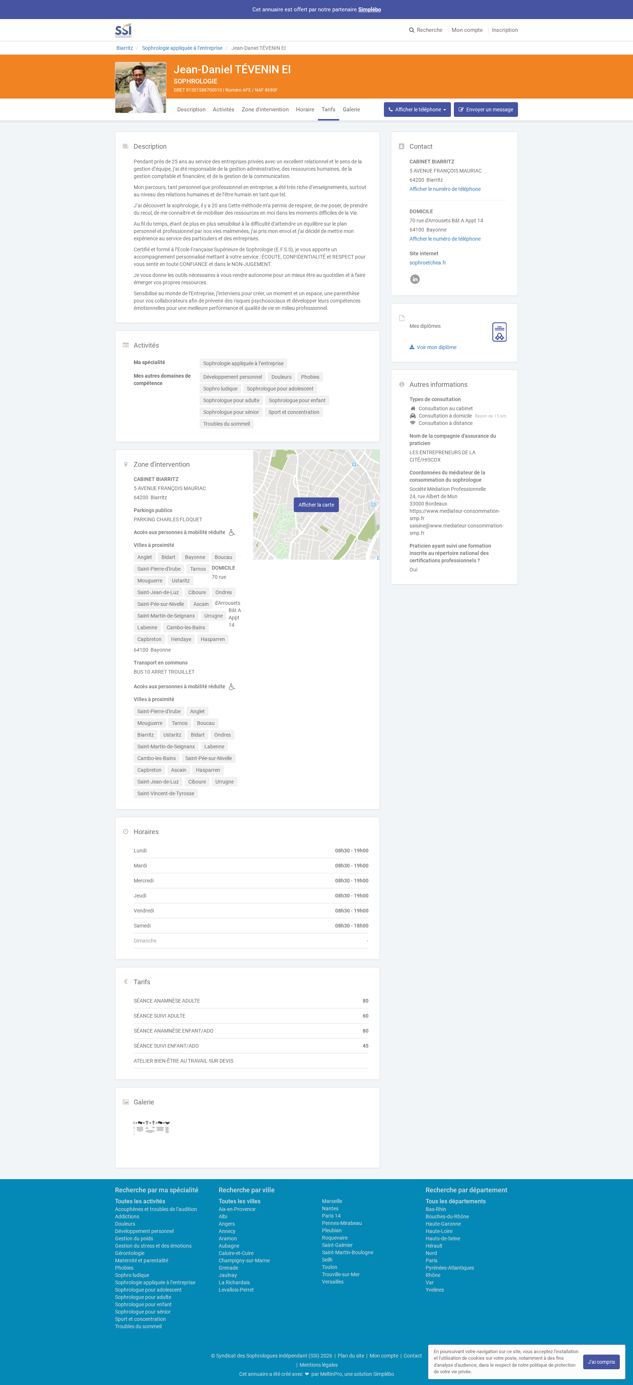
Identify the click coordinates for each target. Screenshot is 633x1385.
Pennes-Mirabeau (342, 1223)
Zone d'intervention (265, 109)
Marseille (332, 1201)
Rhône (433, 1275)
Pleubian (332, 1230)
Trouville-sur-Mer (341, 1274)
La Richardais (234, 1282)
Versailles (333, 1282)
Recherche (430, 30)
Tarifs (329, 109)
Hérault (434, 1246)
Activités (223, 109)
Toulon (329, 1267)
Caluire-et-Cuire (236, 1253)
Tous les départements (456, 1201)
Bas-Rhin (436, 1209)
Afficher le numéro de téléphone (445, 189)
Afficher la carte (316, 505)
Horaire (305, 109)
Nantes (330, 1208)
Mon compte (467, 30)
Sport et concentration (140, 1319)
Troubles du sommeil (138, 1326)
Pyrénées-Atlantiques (450, 1268)
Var (430, 1282)
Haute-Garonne (443, 1224)
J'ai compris (601, 1362)
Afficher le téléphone (419, 109)
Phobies (124, 1268)
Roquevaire (335, 1238)
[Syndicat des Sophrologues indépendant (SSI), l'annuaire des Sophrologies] (123, 30)
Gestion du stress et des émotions (153, 1246)
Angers (227, 1224)
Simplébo (369, 9)
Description (191, 109)
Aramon (228, 1238)
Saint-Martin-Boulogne (347, 1252)
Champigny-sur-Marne (244, 1260)
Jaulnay (228, 1275)
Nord (431, 1253)
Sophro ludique (132, 1275)
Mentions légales (319, 1365)
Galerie (351, 109)
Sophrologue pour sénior (143, 1312)
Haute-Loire (439, 1231)
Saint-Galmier (337, 1245)
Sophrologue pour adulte (143, 1297)
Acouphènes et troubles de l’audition (156, 1209)
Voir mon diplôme (436, 347)
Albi (223, 1216)
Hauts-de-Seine (443, 1238)
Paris (431, 1260)
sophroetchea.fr (428, 263)
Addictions (127, 1216)
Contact (413, 1356)
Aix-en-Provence (237, 1209)
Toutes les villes (239, 1201)
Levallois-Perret (236, 1290)
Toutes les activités (140, 1201)
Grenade (228, 1268)
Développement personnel (144, 1231)
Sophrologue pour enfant (143, 1304)
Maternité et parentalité (141, 1260)
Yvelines (435, 1290)
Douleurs (125, 1224)
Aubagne (229, 1246)
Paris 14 (331, 1216)
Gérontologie (129, 1253)
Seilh (327, 1260)
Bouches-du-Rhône (447, 1216)
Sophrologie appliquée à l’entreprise (155, 1282)
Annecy (227, 1231)
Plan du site (351, 1356)
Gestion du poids (134, 1238)
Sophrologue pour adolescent (148, 1290)
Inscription (505, 30)
